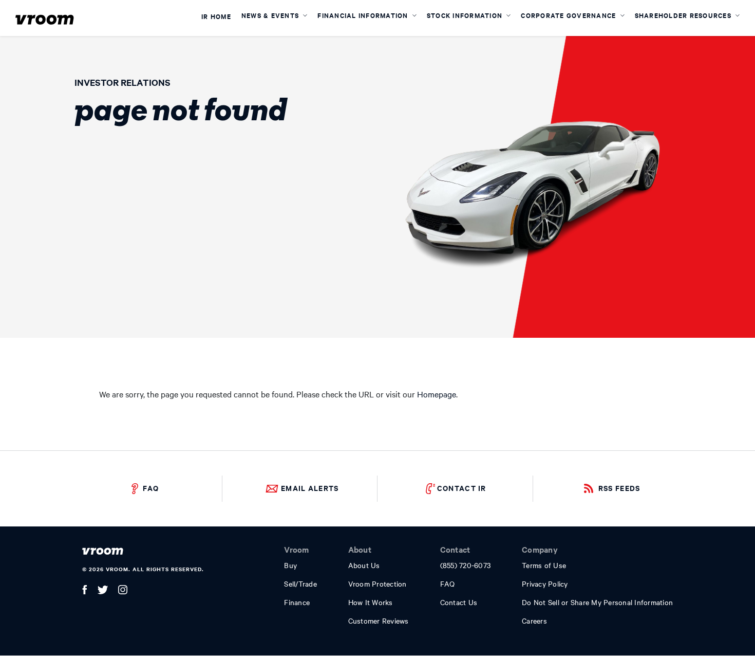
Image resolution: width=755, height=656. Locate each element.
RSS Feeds (619, 487)
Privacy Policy (545, 583)
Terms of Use (544, 565)
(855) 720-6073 (465, 565)
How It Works (370, 602)
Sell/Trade (300, 583)
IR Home (216, 17)
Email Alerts (310, 487)
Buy (290, 565)
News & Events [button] (271, 15)
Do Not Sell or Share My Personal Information (597, 602)
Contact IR (461, 487)
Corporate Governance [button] (569, 15)
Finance (297, 602)
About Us (364, 565)
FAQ (151, 487)
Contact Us (459, 602)
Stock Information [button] (466, 15)
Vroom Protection (377, 583)
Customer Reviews (378, 620)
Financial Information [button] (363, 15)
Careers (534, 620)
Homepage (436, 393)
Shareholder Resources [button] (684, 15)
